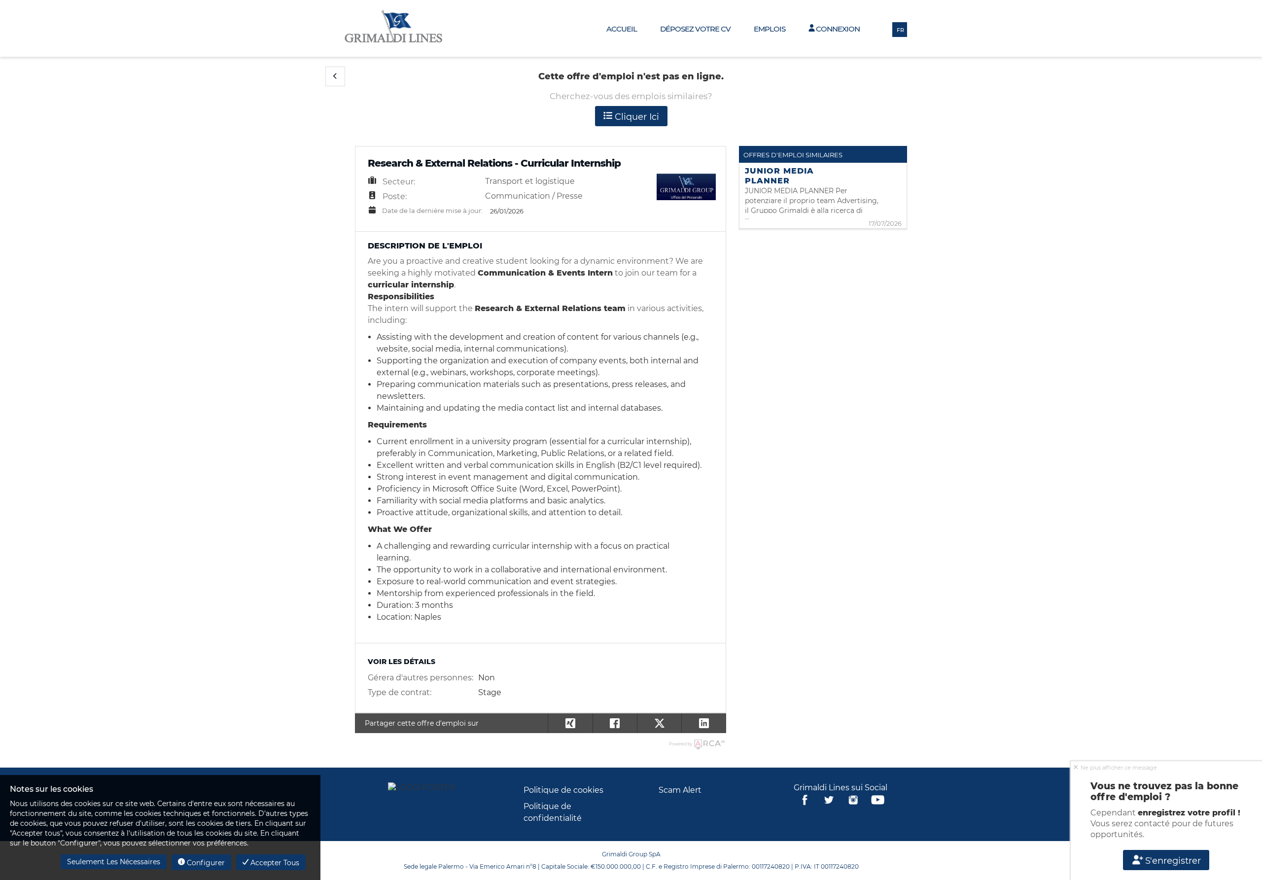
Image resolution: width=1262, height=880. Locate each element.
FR (900, 30)
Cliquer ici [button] (635, 116)
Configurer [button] (205, 862)
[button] (335, 76)
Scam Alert (680, 790)
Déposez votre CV (695, 29)
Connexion (837, 29)
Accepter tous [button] (273, 862)
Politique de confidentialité (553, 812)
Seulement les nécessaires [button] (113, 861)
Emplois (769, 29)
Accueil (621, 29)
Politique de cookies (563, 790)
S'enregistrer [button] (1172, 860)
